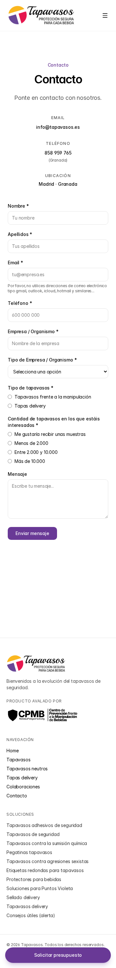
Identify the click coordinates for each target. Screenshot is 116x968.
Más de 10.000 (30, 461)
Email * (15, 262)
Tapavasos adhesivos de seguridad (44, 825)
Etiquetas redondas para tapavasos (45, 870)
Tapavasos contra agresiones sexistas (47, 861)
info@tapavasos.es (58, 127)
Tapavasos (18, 759)
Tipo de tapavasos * (30, 387)
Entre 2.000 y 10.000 (36, 452)
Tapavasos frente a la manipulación (53, 396)
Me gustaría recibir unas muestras (50, 434)
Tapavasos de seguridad (32, 834)
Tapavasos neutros (27, 768)
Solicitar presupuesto (58, 955)
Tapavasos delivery (27, 906)
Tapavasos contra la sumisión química (46, 843)
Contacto (16, 795)
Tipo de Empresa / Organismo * (42, 359)
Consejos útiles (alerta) (30, 915)
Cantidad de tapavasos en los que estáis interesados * (54, 422)
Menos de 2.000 (31, 443)
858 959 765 (57, 152)
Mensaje (17, 474)
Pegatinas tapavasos (29, 852)
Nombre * (18, 206)
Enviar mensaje (32, 533)
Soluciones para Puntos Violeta (39, 888)
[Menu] (105, 15)
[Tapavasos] (41, 15)
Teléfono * (20, 303)
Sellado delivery (23, 897)
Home (12, 750)
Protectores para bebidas (33, 879)
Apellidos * (20, 234)
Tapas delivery (30, 406)
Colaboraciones (23, 786)
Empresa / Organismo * (33, 331)
